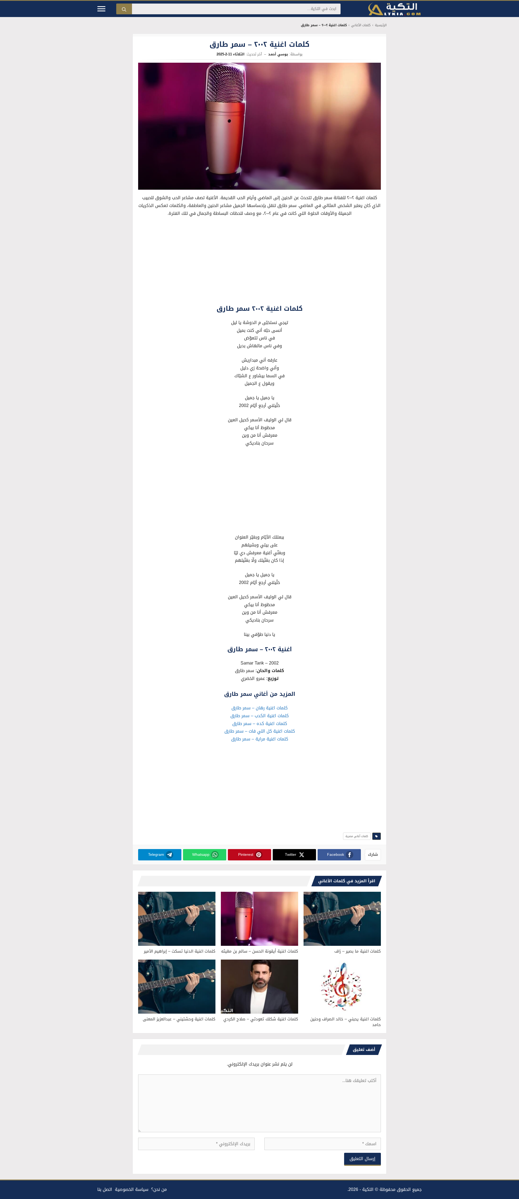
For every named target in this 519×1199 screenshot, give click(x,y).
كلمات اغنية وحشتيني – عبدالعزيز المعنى (179, 1019)
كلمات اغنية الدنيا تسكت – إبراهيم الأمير (179, 951)
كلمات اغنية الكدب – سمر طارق (259, 716)
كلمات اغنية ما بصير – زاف (357, 951)
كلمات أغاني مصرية (356, 836)
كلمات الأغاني (361, 25)
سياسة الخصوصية (131, 1189)
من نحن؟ (159, 1189)
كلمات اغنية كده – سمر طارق (259, 723)
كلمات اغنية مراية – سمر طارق (259, 739)
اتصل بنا (104, 1189)
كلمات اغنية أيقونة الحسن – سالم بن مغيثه (259, 951)
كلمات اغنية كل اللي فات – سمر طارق (259, 731)
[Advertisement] (259, 262)
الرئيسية (381, 25)
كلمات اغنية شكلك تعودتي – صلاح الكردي (260, 1019)
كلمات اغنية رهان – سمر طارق (259, 708)
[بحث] (124, 9)
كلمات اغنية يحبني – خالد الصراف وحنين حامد (345, 1021)
